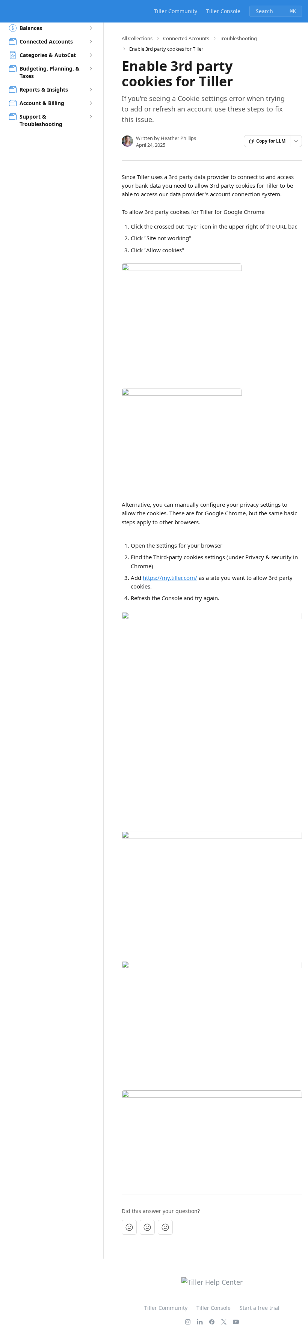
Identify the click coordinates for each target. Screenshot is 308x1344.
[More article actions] (296, 141)
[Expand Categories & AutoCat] (90, 55)
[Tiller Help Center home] (7, 11)
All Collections (137, 38)
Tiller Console (223, 11)
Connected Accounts (186, 38)
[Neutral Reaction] (147, 1227)
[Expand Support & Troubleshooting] (90, 116)
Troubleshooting (238, 38)
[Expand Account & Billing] (90, 103)
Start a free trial (259, 1307)
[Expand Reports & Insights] (90, 89)
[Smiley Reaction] (165, 1227)
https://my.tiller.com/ (170, 577)
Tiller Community (175, 11)
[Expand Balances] (90, 28)
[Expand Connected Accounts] (90, 41)
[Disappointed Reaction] (129, 1227)
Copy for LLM (270, 141)
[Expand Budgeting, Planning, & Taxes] (90, 68)
